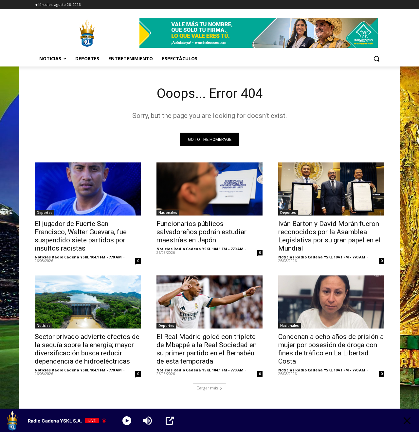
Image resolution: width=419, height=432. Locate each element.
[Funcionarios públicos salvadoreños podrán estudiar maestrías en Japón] (209, 189)
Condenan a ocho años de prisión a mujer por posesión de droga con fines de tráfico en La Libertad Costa (331, 349)
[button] (376, 58)
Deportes (44, 212)
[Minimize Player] (407, 420)
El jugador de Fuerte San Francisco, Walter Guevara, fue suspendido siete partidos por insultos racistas (81, 236)
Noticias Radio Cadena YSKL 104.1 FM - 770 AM (78, 256)
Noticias (43, 325)
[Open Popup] (169, 420)
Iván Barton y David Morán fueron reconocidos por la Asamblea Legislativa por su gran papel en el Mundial (329, 236)
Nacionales (167, 212)
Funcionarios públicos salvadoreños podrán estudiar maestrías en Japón (201, 232)
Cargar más (207, 388)
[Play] (126, 420)
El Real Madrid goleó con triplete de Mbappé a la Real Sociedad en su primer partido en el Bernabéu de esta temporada (206, 349)
